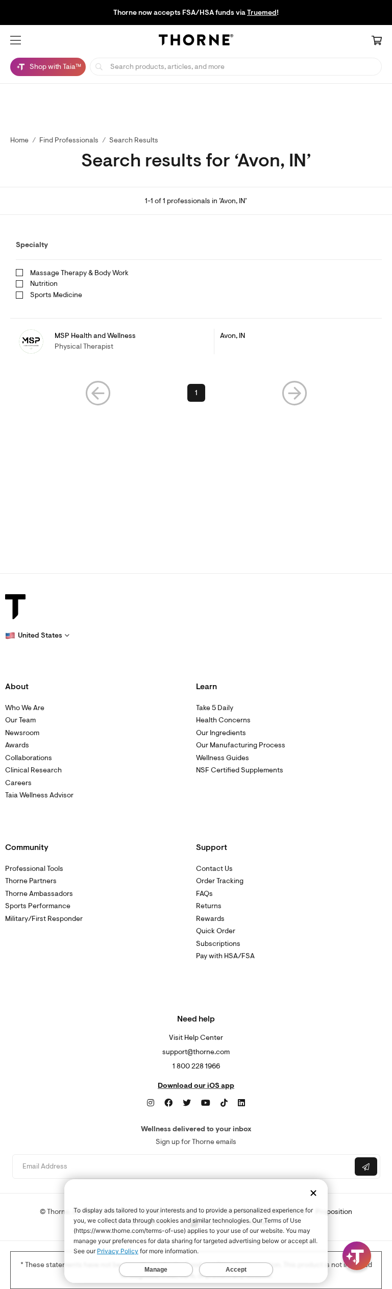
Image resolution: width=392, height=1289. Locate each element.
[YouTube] (205, 1103)
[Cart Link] (377, 41)
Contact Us (214, 868)
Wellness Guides (222, 757)
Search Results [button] (133, 140)
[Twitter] (187, 1103)
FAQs (204, 893)
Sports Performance (37, 906)
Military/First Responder (44, 918)
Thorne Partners (31, 881)
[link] (196, 341)
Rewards (210, 918)
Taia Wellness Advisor (39, 795)
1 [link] (196, 392)
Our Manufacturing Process (240, 745)
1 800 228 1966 (196, 1066)
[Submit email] (366, 1166)
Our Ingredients (221, 732)
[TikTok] (224, 1103)
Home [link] (19, 140)
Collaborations (28, 757)
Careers (18, 783)
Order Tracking (219, 881)
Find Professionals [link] (69, 140)
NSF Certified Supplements (239, 770)
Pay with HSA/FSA (225, 956)
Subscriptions (218, 943)
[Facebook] (168, 1103)
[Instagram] (150, 1103)
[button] (15, 40)
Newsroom (22, 732)
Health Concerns (223, 720)
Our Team (20, 720)
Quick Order (215, 931)
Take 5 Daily (214, 707)
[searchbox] (236, 67)
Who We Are (24, 707)
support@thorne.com (196, 1052)
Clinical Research (33, 770)
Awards (17, 745)
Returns (209, 906)
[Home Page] (196, 41)
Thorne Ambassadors (39, 893)
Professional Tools (34, 868)
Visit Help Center (196, 1037)
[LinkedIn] (241, 1103)
